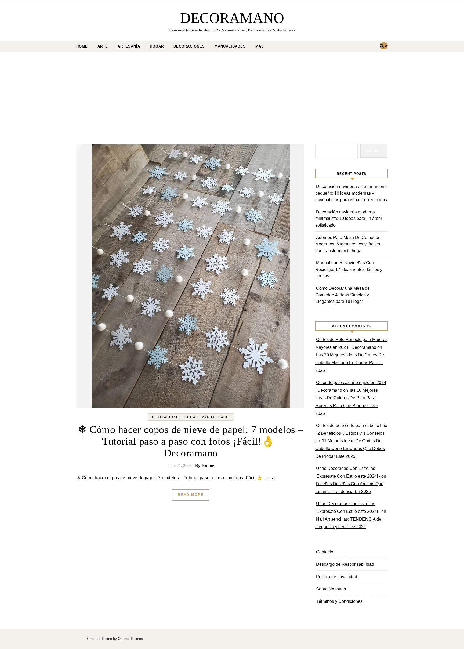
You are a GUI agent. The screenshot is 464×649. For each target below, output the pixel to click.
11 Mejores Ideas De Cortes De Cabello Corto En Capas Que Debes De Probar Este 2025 (350, 448)
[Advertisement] (232, 92)
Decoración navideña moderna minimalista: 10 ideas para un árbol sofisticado (348, 218)
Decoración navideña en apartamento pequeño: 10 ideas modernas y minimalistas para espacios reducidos (351, 193)
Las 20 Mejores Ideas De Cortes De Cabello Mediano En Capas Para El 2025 (349, 363)
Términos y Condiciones (339, 601)
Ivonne (207, 465)
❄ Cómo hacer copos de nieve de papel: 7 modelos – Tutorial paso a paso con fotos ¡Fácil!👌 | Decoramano (190, 441)
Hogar (157, 46)
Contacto (324, 552)
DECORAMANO (232, 18)
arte (102, 46)
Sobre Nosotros (331, 589)
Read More (191, 495)
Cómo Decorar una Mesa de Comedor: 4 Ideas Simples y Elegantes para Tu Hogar (342, 295)
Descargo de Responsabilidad (345, 564)
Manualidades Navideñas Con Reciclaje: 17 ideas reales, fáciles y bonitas (348, 269)
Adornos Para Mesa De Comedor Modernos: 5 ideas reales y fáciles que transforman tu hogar (347, 244)
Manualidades (230, 46)
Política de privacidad (336, 576)
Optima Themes (130, 639)
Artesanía (129, 46)
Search (374, 150)
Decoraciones (189, 46)
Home (82, 46)
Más (259, 46)
